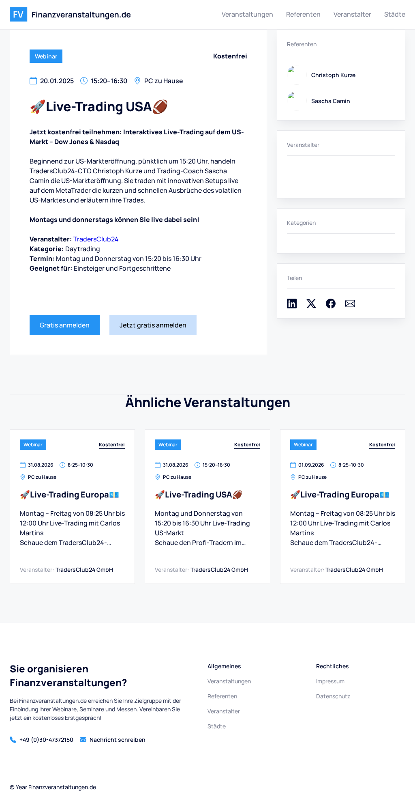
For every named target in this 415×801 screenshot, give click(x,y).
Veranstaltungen (247, 14)
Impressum (330, 681)
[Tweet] (311, 305)
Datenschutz (333, 696)
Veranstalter (352, 14)
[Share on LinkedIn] (292, 305)
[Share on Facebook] (331, 305)
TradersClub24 (96, 239)
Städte (394, 14)
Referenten (303, 14)
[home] (70, 14)
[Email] (350, 305)
